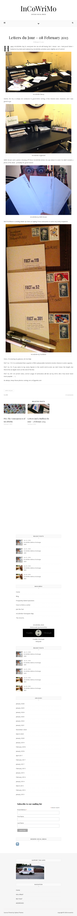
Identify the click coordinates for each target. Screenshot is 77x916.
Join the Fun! (20, 609)
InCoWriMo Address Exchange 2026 (32, 543)
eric (7, 395)
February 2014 (21, 777)
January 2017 (20, 764)
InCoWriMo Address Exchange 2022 (32, 577)
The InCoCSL (20, 618)
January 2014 (20, 781)
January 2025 (20, 708)
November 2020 (21, 730)
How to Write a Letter (23, 605)
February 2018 (21, 747)
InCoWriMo (38, 8)
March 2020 (20, 734)
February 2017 (21, 760)
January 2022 (20, 721)
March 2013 (20, 786)
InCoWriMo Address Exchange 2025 (32, 552)
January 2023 (20, 717)
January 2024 (20, 712)
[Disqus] (38, 457)
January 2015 (20, 773)
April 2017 (19, 755)
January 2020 (20, 738)
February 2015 (21, 768)
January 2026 (20, 704)
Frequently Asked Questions (25, 600)
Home (18, 592)
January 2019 (20, 742)
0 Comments (69, 395)
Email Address (22, 810)
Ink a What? (19, 894)
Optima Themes (18, 912)
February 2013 (21, 790)
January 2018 (20, 751)
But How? (19, 899)
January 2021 (20, 725)
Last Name (20, 823)
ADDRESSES (20, 903)
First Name (20, 816)
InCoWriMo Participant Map (25, 613)
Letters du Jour (9, 390)
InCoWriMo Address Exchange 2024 (32, 560)
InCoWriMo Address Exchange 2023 (32, 569)
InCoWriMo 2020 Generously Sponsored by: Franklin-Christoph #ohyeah (38, 633)
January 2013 (20, 794)
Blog (17, 596)
